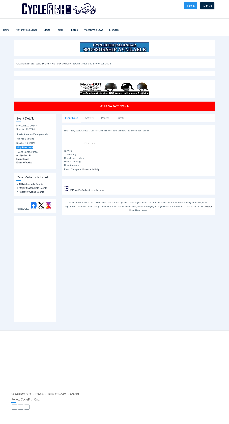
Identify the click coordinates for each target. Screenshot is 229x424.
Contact (74, 393)
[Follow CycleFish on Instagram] (48, 208)
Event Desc (71, 117)
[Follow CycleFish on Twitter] (41, 208)
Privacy (39, 393)
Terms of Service (57, 393)
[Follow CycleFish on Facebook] (33, 208)
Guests (120, 117)
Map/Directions (24, 147)
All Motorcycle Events (31, 184)
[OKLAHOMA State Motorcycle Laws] (67, 190)
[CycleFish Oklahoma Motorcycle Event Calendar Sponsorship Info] (114, 51)
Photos (105, 117)
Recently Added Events (31, 191)
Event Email (22, 158)
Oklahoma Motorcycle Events (32, 63)
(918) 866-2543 (24, 155)
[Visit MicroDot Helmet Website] (114, 93)
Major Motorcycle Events (33, 187)
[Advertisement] (34, 269)
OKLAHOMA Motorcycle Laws (87, 190)
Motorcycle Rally (61, 63)
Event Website (24, 162)
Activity (89, 117)
